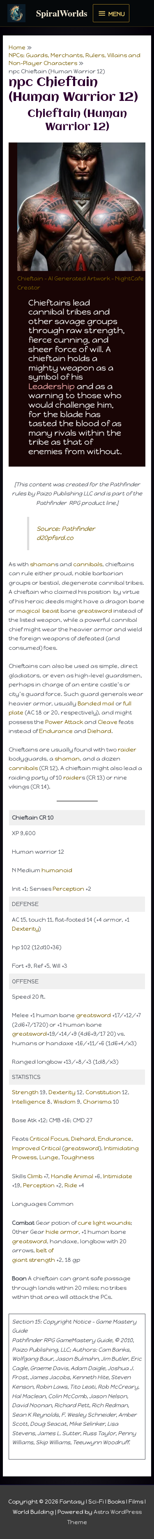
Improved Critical (36, 1148)
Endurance (56, 731)
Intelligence (29, 1101)
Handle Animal (72, 1176)
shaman (42, 564)
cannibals (87, 564)
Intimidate (117, 1176)
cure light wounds (104, 1222)
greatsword (94, 610)
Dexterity (25, 928)
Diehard (99, 731)
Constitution (103, 1092)
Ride (71, 1185)
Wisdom (64, 1101)
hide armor (62, 1231)
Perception (68, 888)
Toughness (77, 1157)
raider (127, 749)
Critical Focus (49, 1138)
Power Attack (64, 722)
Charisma (97, 1101)
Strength (25, 1092)
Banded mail (96, 703)
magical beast (37, 610)
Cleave (107, 722)
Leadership (51, 386)
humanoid (56, 870)
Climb (34, 1176)
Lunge (48, 1157)
